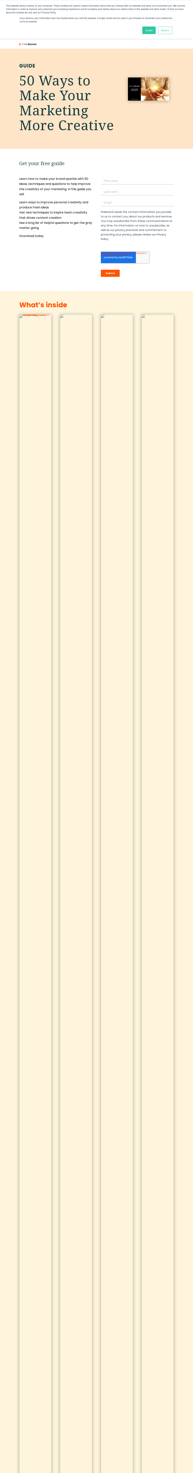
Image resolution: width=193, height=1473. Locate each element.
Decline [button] (165, 30)
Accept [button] (149, 30)
